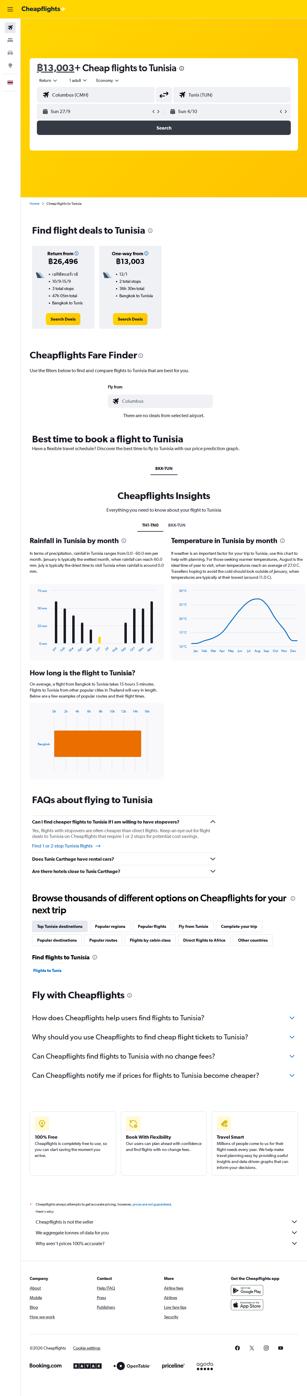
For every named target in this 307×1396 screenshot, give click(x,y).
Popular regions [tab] (110, 926)
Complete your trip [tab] (239, 926)
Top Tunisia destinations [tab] (59, 926)
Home (34, 204)
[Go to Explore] (10, 65)
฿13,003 (55, 67)
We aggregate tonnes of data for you (72, 1233)
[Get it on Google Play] (247, 1290)
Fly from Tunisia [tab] (193, 926)
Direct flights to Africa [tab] (204, 940)
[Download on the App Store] (247, 1304)
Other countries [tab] (253, 940)
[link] (63, 319)
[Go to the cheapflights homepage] (44, 9)
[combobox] (108, 80)
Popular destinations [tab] (57, 940)
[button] (10, 9)
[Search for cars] (10, 53)
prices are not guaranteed (152, 1204)
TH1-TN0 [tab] (150, 525)
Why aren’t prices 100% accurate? (70, 1243)
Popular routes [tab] (103, 940)
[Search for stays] (10, 40)
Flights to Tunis (47, 970)
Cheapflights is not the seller (64, 1222)
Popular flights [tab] (152, 926)
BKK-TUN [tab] (164, 468)
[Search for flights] (10, 28)
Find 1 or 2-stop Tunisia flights (62, 846)
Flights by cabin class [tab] (150, 940)
